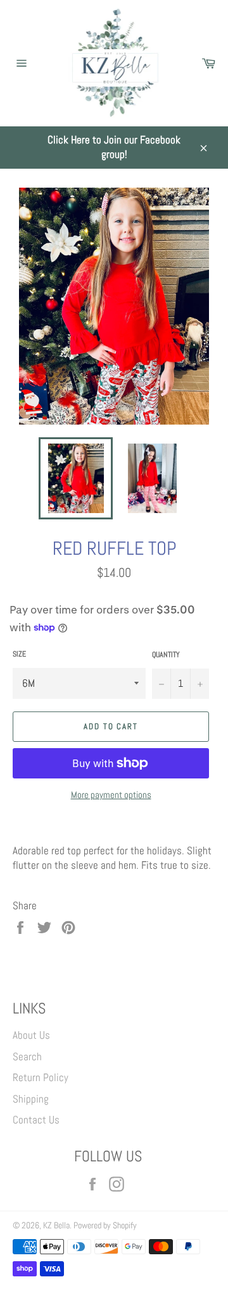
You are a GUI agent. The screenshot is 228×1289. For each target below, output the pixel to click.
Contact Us (36, 1120)
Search (27, 1056)
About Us (31, 1035)
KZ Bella (56, 1225)
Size (19, 654)
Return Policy (40, 1077)
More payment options (111, 795)
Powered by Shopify (105, 1225)
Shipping (31, 1099)
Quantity (166, 655)
